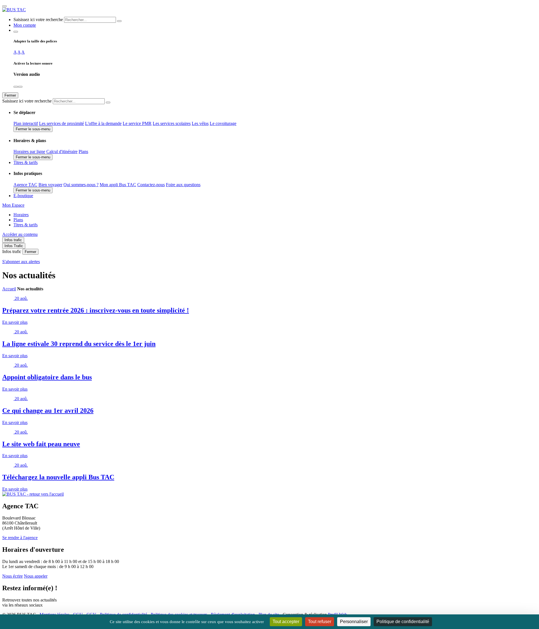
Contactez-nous (151, 184)
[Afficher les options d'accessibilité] (15, 32)
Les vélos (200, 123)
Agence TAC (25, 184)
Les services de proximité (61, 123)
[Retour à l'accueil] (14, 9)
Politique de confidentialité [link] (402, 621)
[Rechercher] (119, 21)
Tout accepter (286, 621)
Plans (83, 151)
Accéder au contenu (20, 234)
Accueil (9, 288)
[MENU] (4, 6)
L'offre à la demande (103, 123)
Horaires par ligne (29, 151)
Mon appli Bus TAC (118, 184)
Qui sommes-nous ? (81, 184)
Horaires (21, 214)
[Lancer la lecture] (15, 87)
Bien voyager (50, 184)
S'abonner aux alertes (21, 261)
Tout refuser (319, 621)
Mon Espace (13, 205)
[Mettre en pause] (20, 87)
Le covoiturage (223, 123)
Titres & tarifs (25, 224)
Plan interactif (25, 123)
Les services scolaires (172, 123)
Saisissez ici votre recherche (38, 19)
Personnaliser (354, 621)
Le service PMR (137, 123)
